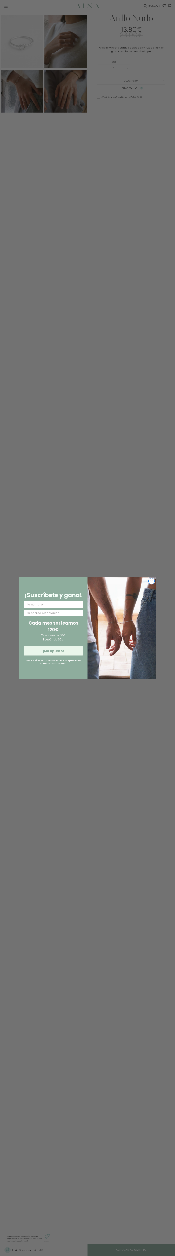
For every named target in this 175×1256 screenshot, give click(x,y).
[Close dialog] (151, 581)
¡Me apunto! (53, 650)
